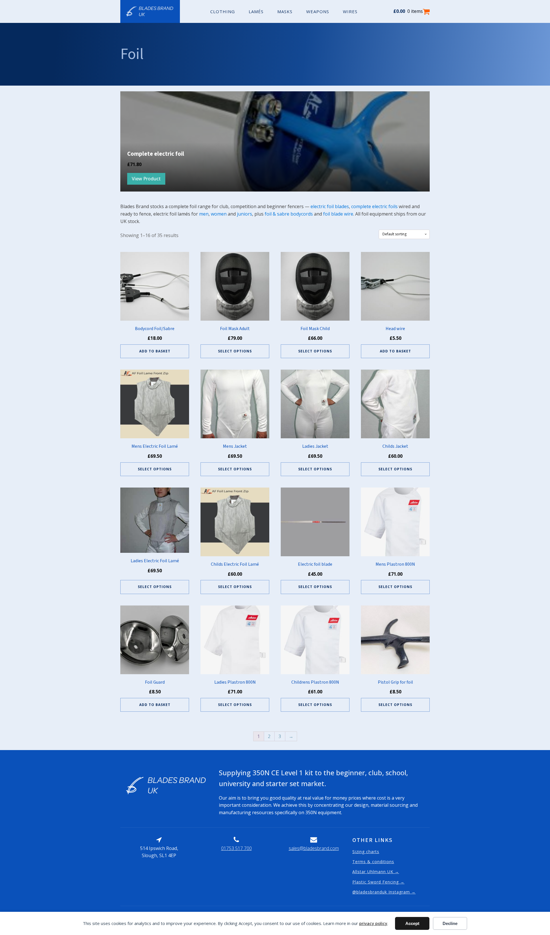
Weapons (317, 11)
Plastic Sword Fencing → (378, 882)
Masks (284, 11)
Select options (235, 351)
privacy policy (373, 923)
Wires (350, 11)
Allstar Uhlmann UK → (375, 871)
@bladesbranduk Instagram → (384, 892)
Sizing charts (365, 851)
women (219, 214)
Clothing (222, 11)
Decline (450, 923)
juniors (244, 214)
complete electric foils (374, 206)
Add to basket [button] (154, 351)
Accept (412, 923)
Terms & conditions (373, 861)
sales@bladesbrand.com (314, 848)
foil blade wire (338, 214)
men (204, 214)
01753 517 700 (236, 848)
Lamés (256, 11)
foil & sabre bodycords (289, 214)
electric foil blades (330, 206)
